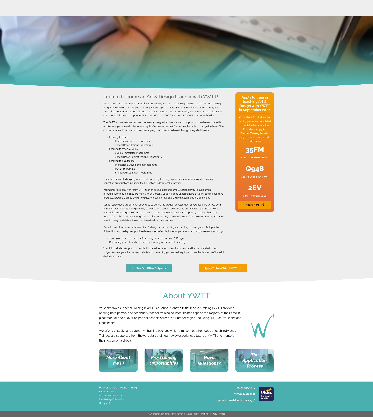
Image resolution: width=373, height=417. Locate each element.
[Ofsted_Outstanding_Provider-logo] (266, 387)
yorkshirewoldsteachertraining (235, 400)
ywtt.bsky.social (243, 394)
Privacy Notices (217, 414)
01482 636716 (244, 387)
